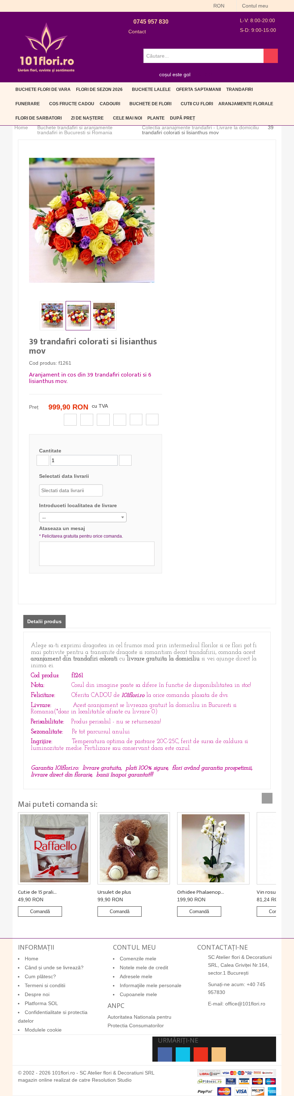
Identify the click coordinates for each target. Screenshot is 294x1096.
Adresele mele (136, 976)
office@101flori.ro (245, 1004)
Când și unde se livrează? (54, 967)
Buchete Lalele (151, 89)
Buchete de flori (150, 103)
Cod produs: (43, 363)
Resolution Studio (112, 1080)
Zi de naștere (87, 118)
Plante (156, 118)
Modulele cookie (43, 1030)
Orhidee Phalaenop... (200, 892)
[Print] (152, 419)
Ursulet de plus (114, 892)
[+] (125, 460)
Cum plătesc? (40, 976)
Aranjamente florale (245, 103)
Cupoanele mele (138, 994)
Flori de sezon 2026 (99, 89)
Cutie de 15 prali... (37, 892)
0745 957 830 (151, 22)
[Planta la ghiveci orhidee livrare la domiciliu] (213, 848)
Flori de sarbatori (38, 118)
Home (21, 127)
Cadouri (110, 103)
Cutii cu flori (197, 103)
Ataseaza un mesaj (81, 532)
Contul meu (256, 6)
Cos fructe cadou (71, 103)
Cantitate (50, 451)
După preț (182, 118)
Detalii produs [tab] (44, 621)
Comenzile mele (138, 958)
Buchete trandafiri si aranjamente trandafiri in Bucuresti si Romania (75, 130)
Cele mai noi (127, 118)
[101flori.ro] (46, 47)
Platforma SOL (41, 1003)
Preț (33, 407)
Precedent (34, 315)
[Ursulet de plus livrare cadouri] (134, 848)
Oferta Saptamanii (198, 89)
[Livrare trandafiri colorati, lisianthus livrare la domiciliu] (52, 315)
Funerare (27, 103)
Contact (137, 31)
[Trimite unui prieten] (136, 419)
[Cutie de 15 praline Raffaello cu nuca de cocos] (54, 848)
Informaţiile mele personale (150, 985)
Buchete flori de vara (43, 89)
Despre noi (37, 994)
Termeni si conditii (45, 985)
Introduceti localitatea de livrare (78, 505)
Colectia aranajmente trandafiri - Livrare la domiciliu (200, 127)
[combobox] (83, 517)
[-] (43, 460)
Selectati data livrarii (64, 476)
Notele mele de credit (144, 967)
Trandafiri (239, 89)
